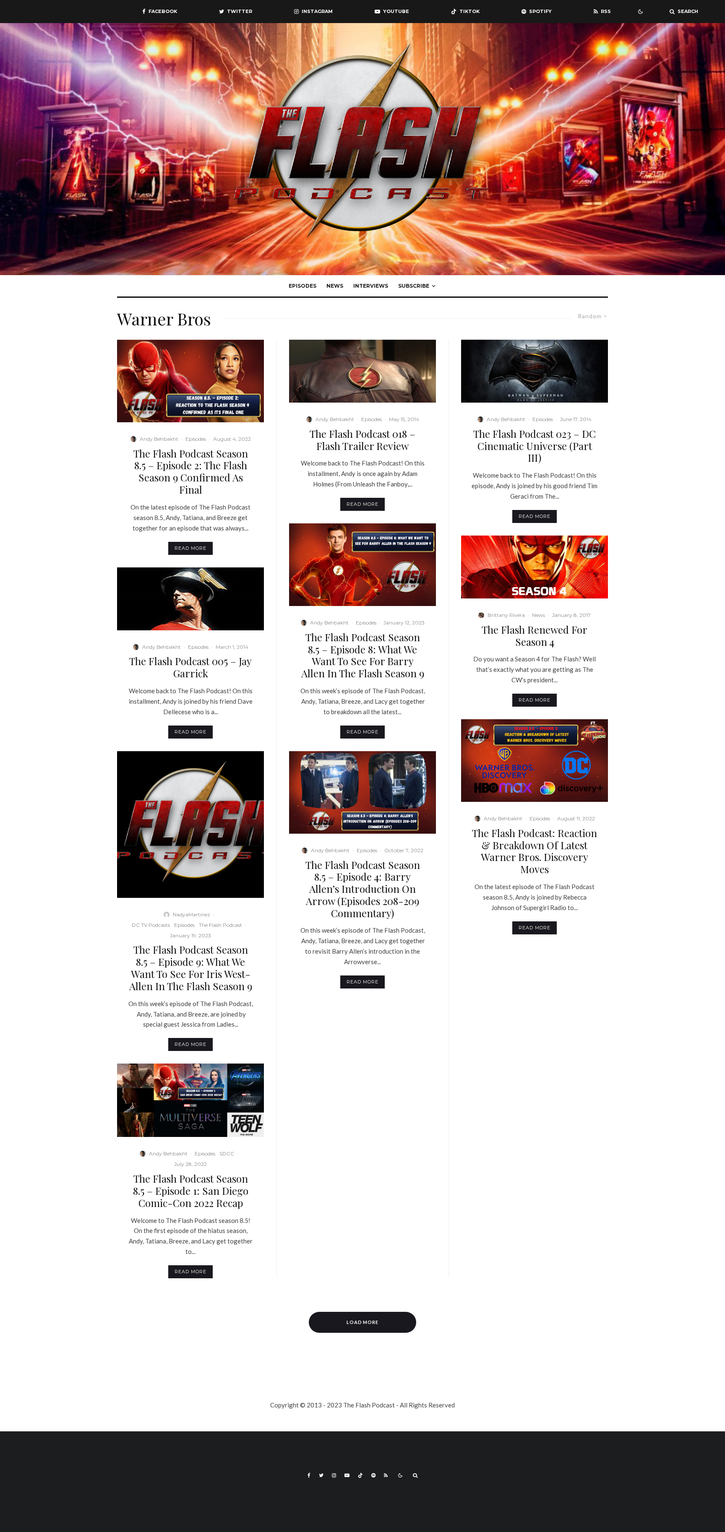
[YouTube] (347, 1475)
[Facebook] (309, 1475)
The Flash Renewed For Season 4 (534, 636)
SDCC (226, 1153)
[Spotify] (373, 1475)
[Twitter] (321, 1475)
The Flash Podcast (220, 925)
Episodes (302, 286)
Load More (363, 1322)
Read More (190, 548)
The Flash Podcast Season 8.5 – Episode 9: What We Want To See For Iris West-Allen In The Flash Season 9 (190, 968)
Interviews (370, 286)
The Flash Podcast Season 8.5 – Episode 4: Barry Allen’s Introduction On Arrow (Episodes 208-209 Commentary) (362, 889)
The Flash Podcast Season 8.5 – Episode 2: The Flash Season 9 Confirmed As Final (190, 471)
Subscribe (413, 286)
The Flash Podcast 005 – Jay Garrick (190, 667)
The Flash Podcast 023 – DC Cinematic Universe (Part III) (534, 446)
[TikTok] (360, 1475)
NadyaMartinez (191, 914)
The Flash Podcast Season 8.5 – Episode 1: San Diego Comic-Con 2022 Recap (190, 1191)
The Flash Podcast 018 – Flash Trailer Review (362, 440)
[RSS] (386, 1475)
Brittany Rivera (506, 615)
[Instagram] (334, 1475)
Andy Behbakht (159, 439)
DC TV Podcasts (151, 925)
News (334, 286)
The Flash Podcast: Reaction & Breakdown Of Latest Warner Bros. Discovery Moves (534, 851)
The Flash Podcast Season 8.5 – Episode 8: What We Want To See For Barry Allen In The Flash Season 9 (362, 655)
